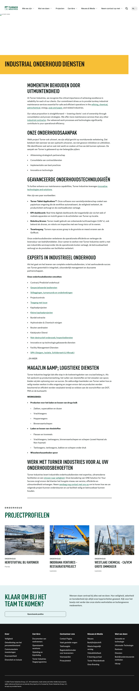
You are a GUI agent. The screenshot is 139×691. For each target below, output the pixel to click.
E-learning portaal (94, 657)
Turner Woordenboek (96, 660)
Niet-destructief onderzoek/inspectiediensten (51, 337)
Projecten (60, 8)
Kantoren (118, 649)
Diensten (118, 653)
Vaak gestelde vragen (68, 642)
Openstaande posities (35, 614)
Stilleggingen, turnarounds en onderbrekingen (51, 292)
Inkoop (117, 663)
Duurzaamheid (11, 656)
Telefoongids (65, 646)
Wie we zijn (27, 8)
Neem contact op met (110, 8)
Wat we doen (43, 8)
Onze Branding (93, 664)
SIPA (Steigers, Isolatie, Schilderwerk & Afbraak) (52, 352)
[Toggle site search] (127, 8)
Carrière (71, 8)
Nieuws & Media (88, 8)
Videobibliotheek (94, 653)
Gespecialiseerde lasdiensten (43, 287)
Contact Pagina (66, 639)
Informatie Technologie (124, 645)
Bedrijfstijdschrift (94, 642)
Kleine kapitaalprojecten (41, 312)
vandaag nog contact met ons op (74, 484)
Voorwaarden (65, 657)
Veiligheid (9, 639)
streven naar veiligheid (54, 478)
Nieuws (90, 639)
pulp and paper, (56, 107)
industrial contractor (36, 120)
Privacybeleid (65, 660)
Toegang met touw (38, 302)
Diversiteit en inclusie (13, 660)
